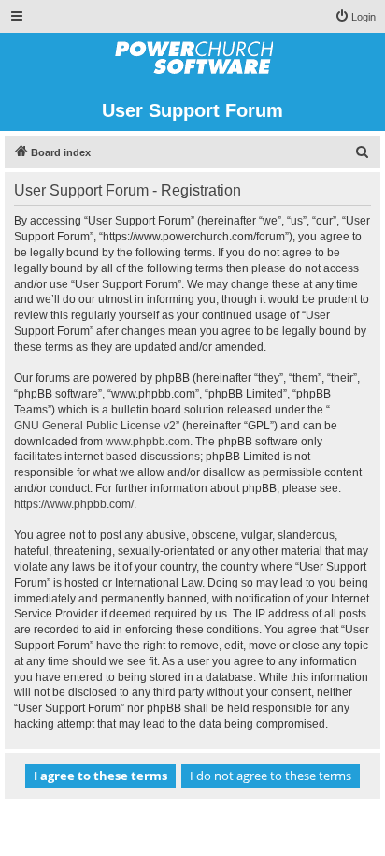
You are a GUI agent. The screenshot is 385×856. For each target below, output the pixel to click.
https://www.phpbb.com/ (74, 504)
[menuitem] (355, 17)
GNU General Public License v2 (95, 425)
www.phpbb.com (148, 441)
